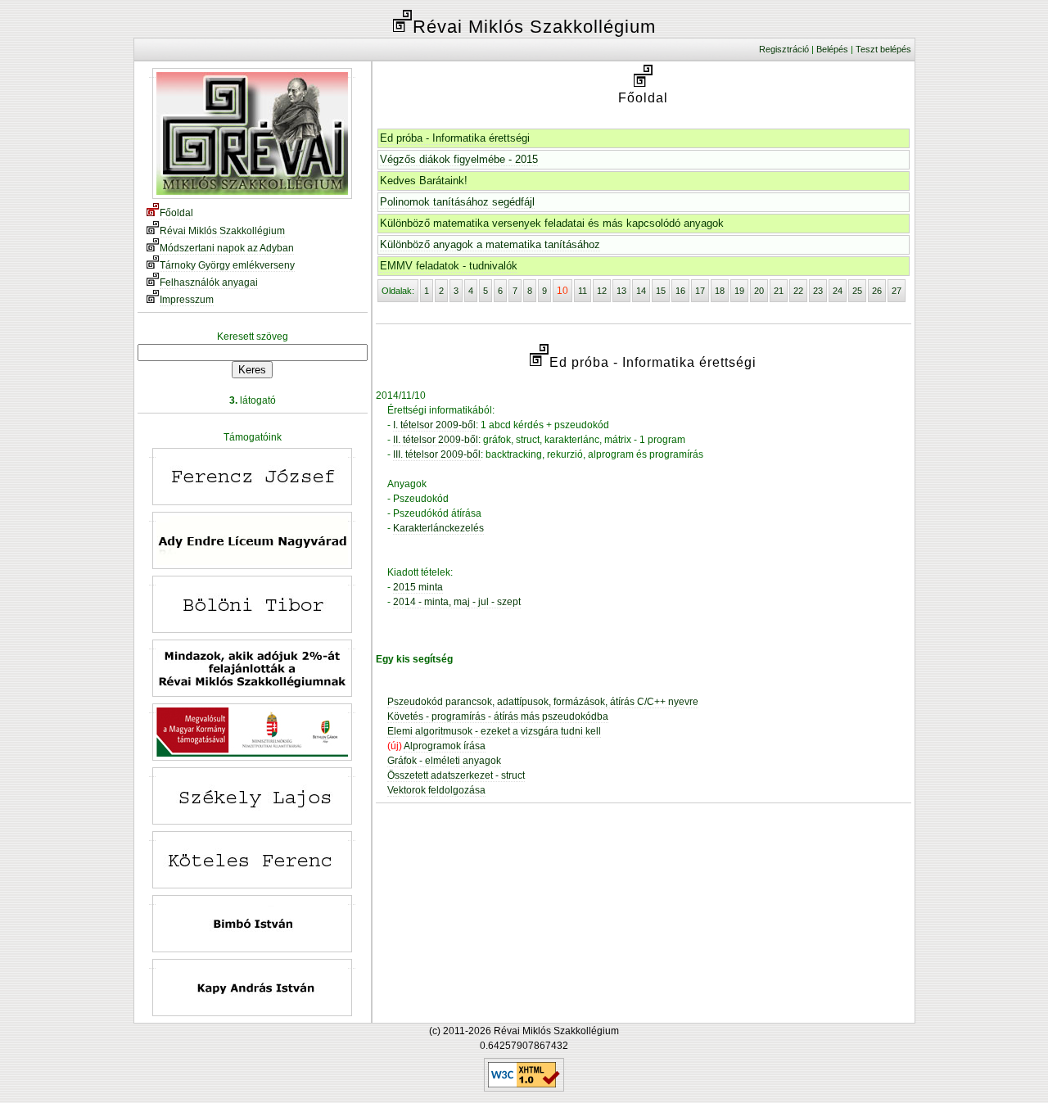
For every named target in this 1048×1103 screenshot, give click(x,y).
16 (680, 291)
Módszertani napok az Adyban (227, 248)
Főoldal (176, 213)
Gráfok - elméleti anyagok (444, 760)
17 (700, 291)
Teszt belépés (883, 49)
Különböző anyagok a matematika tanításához (490, 244)
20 (759, 291)
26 (877, 291)
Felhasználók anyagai (209, 282)
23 (818, 291)
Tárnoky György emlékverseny (227, 265)
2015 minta (418, 587)
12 (602, 291)
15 (661, 291)
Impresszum (187, 299)
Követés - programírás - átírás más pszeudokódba (497, 716)
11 (582, 291)
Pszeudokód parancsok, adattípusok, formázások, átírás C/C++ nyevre (542, 701)
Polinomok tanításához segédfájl (457, 202)
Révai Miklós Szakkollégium (222, 231)
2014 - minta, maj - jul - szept (457, 602)
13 (621, 291)
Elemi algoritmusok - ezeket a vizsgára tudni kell (494, 731)
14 (641, 291)
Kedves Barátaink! (424, 180)
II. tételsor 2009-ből (435, 439)
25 (857, 291)
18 (720, 291)
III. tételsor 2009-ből (437, 454)
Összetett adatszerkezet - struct (456, 775)
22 (798, 291)
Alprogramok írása (445, 746)
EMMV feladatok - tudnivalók (448, 266)
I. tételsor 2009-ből (434, 425)
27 (896, 291)
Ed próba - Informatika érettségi (455, 138)
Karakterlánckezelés (438, 528)
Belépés (832, 49)
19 (739, 291)
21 (779, 291)
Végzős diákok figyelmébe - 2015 (459, 159)
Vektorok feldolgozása (436, 790)
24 (837, 291)
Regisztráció (784, 49)
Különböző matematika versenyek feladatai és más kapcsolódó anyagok (552, 223)
